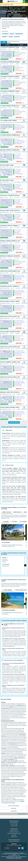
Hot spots (11, 36)
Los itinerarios (5, 33)
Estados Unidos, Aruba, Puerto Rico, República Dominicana (11, 210)
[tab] (6, 512)
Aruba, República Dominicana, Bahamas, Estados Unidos (11, 135)
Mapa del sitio (14, 836)
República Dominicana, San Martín (11, 47)
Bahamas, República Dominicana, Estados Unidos (11, 150)
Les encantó (17, 36)
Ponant (3, 487)
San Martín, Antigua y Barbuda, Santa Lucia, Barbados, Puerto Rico (11, 225)
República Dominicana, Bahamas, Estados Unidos (11, 62)
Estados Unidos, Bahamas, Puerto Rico (11, 407)
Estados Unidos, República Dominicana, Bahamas (11, 331)
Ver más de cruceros (14, 422)
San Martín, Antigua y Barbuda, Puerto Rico (11, 286)
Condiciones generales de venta (14, 833)
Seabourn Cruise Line (7, 489)
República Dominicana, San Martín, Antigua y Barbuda (11, 256)
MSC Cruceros (22, 468)
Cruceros (2, 813)
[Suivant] (25, 536)
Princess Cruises (6, 478)
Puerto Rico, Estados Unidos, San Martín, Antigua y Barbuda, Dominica (11, 271)
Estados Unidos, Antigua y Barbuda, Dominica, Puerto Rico (11, 301)
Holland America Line (16, 478)
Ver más (4, 28)
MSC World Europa (14, 822)
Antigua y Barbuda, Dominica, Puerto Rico (11, 362)
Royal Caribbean (13, 469)
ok (22, 848)
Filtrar (8, 44)
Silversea (24, 487)
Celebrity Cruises (22, 477)
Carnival (6, 471)
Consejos (12, 33)
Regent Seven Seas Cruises (13, 487)
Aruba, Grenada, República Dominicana (11, 105)
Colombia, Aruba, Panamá (9, 120)
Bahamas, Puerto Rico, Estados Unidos (11, 392)
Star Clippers (18, 496)
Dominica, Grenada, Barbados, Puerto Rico (11, 240)
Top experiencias (19, 33)
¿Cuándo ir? (4, 36)
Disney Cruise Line (14, 471)
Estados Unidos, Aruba (7, 165)
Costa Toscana (14, 825)
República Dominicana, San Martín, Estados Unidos (11, 91)
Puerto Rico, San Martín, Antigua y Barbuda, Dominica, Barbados (11, 195)
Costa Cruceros (5, 469)
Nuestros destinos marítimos (11, 813)
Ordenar (21, 44)
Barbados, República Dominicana (11, 76)
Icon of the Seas (14, 824)
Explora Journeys (16, 489)
